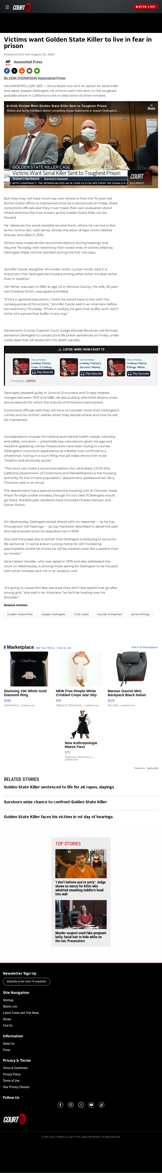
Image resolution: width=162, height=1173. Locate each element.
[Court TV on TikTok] (101, 1105)
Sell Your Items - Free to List (53, 647)
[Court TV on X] (81, 1105)
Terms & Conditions (15, 1068)
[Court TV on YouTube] (91, 1105)
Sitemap (8, 1000)
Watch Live (145, 6)
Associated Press (28, 61)
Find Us (7, 1025)
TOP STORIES (68, 844)
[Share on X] (14, 71)
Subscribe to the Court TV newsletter (26, 981)
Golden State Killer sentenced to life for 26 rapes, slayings (59, 787)
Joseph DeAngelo (53, 614)
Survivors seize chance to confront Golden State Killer (55, 802)
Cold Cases (81, 614)
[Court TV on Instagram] (70, 1105)
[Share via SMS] (37, 71)
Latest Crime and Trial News (21, 1013)
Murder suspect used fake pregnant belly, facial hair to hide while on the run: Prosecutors (80, 937)
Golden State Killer (20, 614)
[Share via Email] (29, 71)
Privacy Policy (12, 1074)
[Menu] (6, 6)
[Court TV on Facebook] (60, 1105)
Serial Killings (140, 614)
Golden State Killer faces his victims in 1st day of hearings (58, 817)
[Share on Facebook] (7, 71)
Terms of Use (11, 1081)
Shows (7, 1019)
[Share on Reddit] (22, 71)
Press (6, 1050)
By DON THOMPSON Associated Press (34, 78)
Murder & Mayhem (110, 614)
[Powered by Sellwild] (152, 768)
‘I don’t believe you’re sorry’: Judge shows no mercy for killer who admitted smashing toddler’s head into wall (80, 888)
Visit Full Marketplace (144, 647)
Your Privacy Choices (16, 1087)
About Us (8, 1043)
